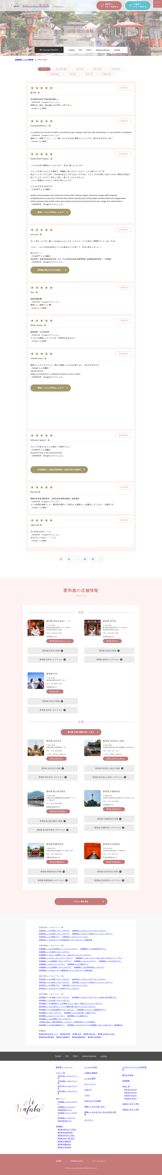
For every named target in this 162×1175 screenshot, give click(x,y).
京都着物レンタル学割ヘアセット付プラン (54, 952)
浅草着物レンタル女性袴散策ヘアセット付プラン (57, 1010)
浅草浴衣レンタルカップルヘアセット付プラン (89, 979)
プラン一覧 (60, 1073)
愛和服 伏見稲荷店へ (114, 862)
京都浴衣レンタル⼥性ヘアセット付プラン (54, 934)
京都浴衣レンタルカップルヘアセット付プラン (89, 931)
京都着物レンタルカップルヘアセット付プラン (56, 958)
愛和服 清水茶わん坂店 (106, 1034)
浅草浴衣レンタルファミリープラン (75, 985)
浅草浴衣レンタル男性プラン (49, 985)
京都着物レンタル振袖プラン (77, 964)
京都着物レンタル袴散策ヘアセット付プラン (55, 961)
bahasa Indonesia (103, 50)
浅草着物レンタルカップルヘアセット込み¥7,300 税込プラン (94, 997)
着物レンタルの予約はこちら (50, 212)
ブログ (87, 1095)
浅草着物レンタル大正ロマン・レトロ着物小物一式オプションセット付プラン (67, 1006)
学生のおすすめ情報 (92, 1101)
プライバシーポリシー (99, 1161)
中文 (80, 50)
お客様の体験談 (90, 1073)
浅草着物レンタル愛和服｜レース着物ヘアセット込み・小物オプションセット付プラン (70, 1003)
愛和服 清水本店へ (56, 758)
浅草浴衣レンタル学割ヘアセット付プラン (54, 979)
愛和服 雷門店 (65, 1034)
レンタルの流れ (90, 1067)
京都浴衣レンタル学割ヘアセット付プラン (54, 931)
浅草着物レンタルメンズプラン (50, 1013)
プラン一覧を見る (81, 901)
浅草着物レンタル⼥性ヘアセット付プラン (54, 1000)
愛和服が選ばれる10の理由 (49, 270)
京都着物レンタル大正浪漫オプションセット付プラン (58, 949)
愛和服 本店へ (55, 691)
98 (85, 559)
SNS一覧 (126, 1086)
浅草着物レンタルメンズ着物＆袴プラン (91, 1010)
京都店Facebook (130, 1098)
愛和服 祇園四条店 (79, 1037)
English (71, 50)
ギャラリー (89, 1120)
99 (93, 559)
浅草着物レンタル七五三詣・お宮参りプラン (80, 1013)
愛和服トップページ (64, 1067)
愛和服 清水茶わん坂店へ (115, 758)
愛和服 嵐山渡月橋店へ (58, 811)
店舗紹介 (59, 1126)
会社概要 (59, 1161)
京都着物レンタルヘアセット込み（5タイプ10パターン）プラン (98, 958)
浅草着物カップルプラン (67, 1118)
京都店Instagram (130, 1095)
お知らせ (88, 1090)
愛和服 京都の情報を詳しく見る (81, 732)
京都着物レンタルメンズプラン (85, 961)
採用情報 (126, 1081)
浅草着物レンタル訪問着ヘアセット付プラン (55, 1019)
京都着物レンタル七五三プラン (110, 961)
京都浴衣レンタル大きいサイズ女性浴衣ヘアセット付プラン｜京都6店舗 (65, 940)
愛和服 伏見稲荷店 (94, 1037)
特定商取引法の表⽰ (76, 1161)
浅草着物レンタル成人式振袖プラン (52, 1025)
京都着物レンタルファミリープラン (52, 964)
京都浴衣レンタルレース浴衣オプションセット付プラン (92, 934)
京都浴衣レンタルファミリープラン (75, 937)
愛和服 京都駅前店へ (114, 809)
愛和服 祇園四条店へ (57, 862)
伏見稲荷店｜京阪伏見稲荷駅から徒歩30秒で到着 (58, 470)
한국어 (89, 50)
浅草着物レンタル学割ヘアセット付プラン (54, 997)
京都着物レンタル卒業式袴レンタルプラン (89, 967)
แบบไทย (117, 50)
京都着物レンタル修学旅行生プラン (93, 949)
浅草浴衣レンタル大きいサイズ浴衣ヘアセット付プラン (59, 988)
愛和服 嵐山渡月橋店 (46, 1037)
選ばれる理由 (127, 1075)
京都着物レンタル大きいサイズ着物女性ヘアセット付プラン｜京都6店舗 (65, 970)
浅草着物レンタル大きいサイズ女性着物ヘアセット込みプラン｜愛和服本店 (95, 1025)
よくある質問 (90, 1078)
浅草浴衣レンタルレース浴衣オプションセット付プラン (92, 982)
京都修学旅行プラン (65, 1110)
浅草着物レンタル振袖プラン (77, 1016)
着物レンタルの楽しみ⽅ (94, 1107)
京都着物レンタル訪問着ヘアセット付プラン (55, 967)
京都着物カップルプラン (67, 1107)
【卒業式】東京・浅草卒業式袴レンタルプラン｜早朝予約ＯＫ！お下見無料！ (67, 1022)
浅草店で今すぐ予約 (130, 1104)
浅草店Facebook (130, 1092)
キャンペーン (90, 1084)
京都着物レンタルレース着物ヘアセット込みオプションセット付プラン (65, 955)
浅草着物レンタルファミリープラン (52, 1016)
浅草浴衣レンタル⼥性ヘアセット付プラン (54, 982)
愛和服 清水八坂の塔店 (66, 1138)
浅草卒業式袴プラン (65, 1121)
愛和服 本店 (77, 1034)
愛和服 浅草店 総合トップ (48, 1034)
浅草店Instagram (130, 1089)
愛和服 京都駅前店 (63, 1037)
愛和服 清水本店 (89, 1034)
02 (69, 559)
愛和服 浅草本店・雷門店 (67, 1129)
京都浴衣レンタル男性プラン (49, 937)
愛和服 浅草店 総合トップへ (60, 641)
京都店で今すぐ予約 (130, 1109)
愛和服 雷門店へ (112, 641)
